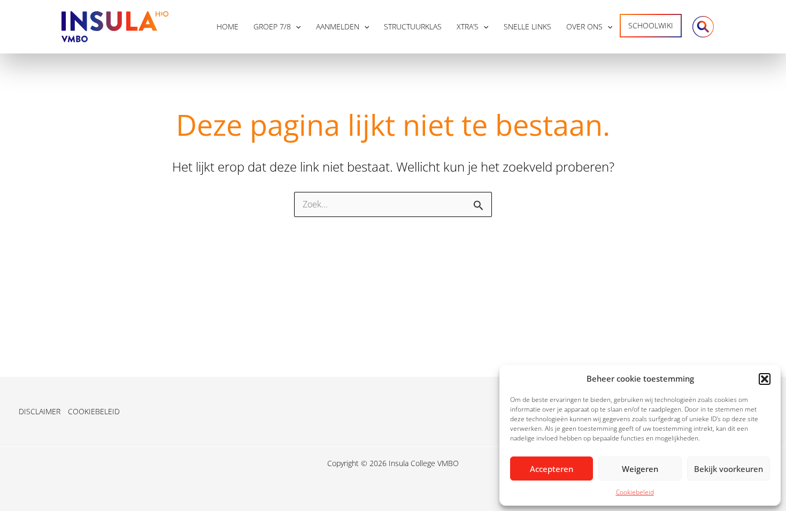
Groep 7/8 (272, 26)
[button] (764, 379)
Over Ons (584, 26)
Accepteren (551, 468)
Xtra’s (468, 26)
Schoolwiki (650, 25)
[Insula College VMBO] (114, 26)
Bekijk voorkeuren (728, 468)
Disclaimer (39, 411)
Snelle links (527, 26)
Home (227, 26)
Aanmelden (337, 26)
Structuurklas (413, 26)
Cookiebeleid (635, 492)
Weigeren (640, 468)
